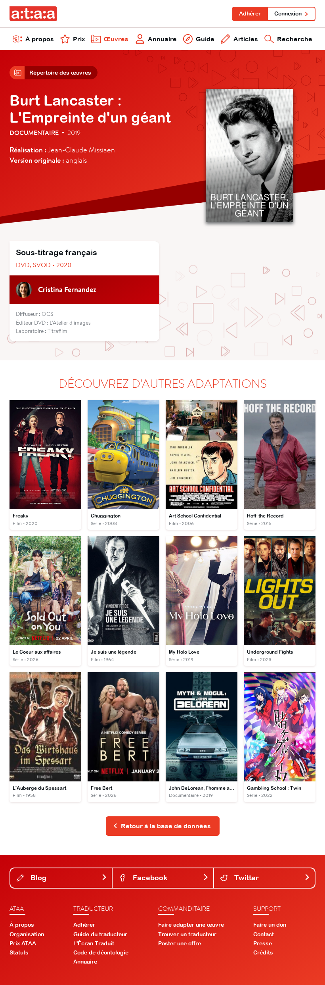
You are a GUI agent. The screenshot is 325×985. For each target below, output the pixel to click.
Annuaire (162, 38)
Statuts (19, 952)
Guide (205, 38)
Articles (245, 38)
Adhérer (250, 13)
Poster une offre (179, 943)
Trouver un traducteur (187, 934)
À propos (39, 38)
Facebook (149, 877)
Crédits (263, 952)
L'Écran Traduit (93, 943)
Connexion (288, 13)
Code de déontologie (100, 952)
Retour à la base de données (166, 825)
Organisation (27, 934)
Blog (37, 877)
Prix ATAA (23, 943)
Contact (263, 934)
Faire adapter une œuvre (191, 925)
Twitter (245, 877)
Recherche (294, 38)
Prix (79, 38)
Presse (262, 943)
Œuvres (116, 38)
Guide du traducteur (100, 934)
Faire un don (269, 925)
